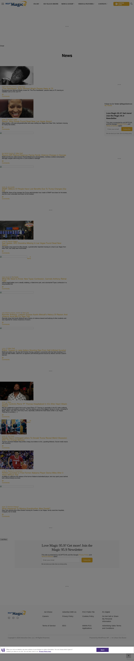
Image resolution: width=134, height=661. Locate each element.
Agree (102, 650)
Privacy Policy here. (45, 651)
